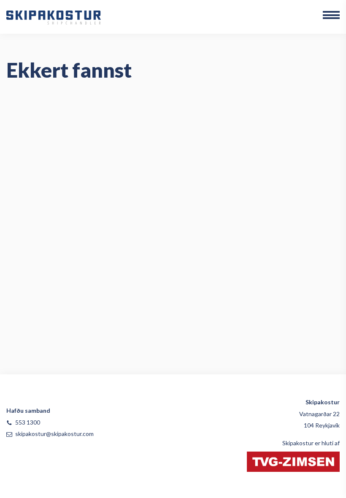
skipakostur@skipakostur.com (54, 433)
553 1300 (27, 422)
